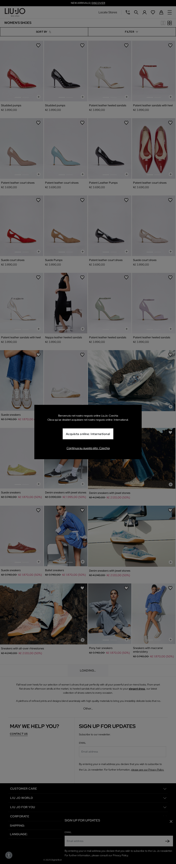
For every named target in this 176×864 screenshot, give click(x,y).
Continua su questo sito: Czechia (88, 448)
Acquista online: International (88, 434)
